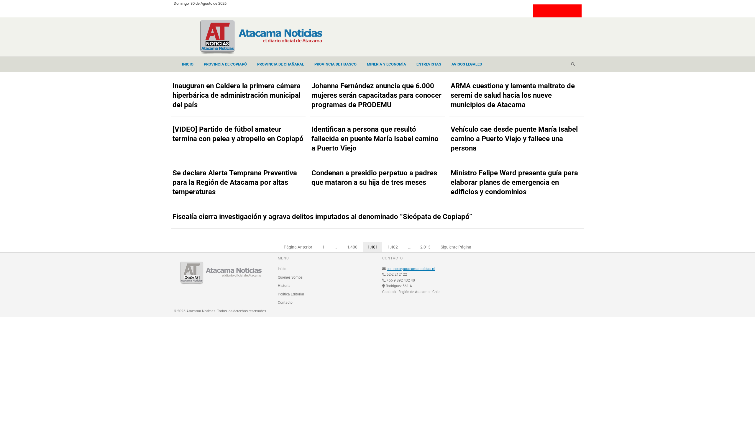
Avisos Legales (467, 64)
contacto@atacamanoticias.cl (411, 269)
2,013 (427, 245)
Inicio (187, 64)
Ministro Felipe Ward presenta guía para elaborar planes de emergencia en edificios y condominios (514, 182)
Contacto (285, 302)
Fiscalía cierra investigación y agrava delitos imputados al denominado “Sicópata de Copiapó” (322, 216)
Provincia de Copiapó (225, 64)
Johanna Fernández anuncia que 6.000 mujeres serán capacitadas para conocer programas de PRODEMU (376, 95)
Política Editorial (291, 294)
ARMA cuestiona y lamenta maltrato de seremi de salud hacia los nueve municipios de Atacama (513, 95)
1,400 (354, 245)
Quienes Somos (290, 277)
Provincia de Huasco (335, 64)
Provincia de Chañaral (280, 64)
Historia (284, 286)
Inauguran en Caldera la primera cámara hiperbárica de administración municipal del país (237, 95)
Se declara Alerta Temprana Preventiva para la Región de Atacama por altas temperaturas (235, 182)
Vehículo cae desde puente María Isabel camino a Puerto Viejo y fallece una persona (514, 138)
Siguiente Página (456, 247)
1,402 (395, 245)
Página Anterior (298, 247)
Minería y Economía (386, 64)
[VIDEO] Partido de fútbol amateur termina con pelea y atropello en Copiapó (238, 134)
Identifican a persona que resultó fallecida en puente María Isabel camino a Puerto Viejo (375, 138)
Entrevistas (428, 64)
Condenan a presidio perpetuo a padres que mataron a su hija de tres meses (374, 178)
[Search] (573, 64)
